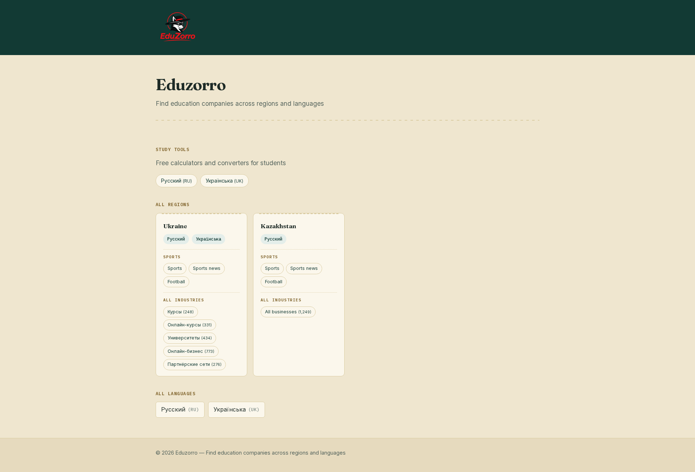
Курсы (181, 311)
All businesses (288, 311)
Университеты (190, 338)
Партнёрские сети (195, 364)
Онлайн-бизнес (191, 351)
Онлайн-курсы (190, 324)
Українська (224, 180)
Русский (176, 180)
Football (176, 281)
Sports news (206, 268)
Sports (175, 268)
